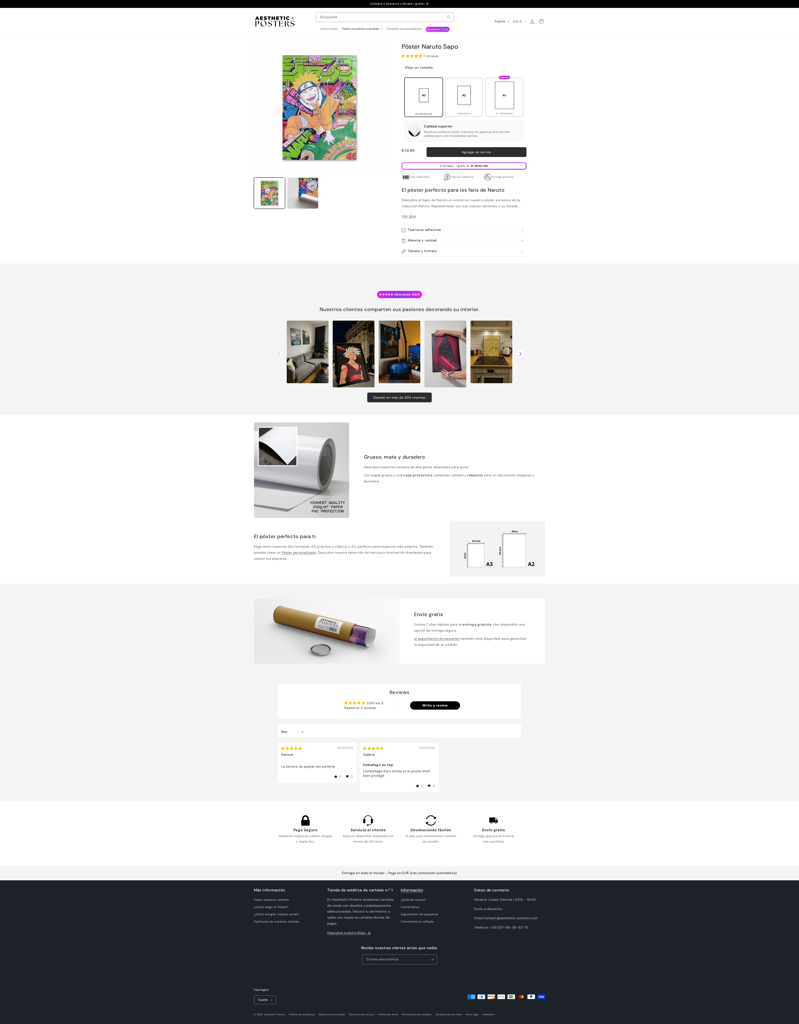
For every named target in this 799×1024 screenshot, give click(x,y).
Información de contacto (417, 1014)
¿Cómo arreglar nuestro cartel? (276, 914)
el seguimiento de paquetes (437, 638)
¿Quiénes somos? (413, 900)
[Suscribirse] (432, 960)
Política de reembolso (302, 1014)
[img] (291, 748)
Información (412, 890)
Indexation (488, 1014)
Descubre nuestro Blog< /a (349, 933)
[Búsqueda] (448, 17)
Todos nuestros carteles (271, 900)
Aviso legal (472, 1014)
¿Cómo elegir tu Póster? (271, 907)
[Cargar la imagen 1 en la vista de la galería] (269, 193)
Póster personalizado (299, 552)
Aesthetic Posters (274, 1014)
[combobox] (385, 17)
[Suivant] (520, 354)
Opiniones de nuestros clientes (276, 922)
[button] (362, 29)
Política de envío (388, 1014)
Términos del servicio (362, 1014)
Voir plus (409, 216)
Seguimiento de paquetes (419, 914)
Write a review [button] (435, 705)
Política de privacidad (332, 1014)
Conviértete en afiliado (417, 922)
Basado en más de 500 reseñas (399, 397)
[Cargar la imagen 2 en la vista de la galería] (302, 193)
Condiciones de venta (449, 1014)
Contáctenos (410, 907)
